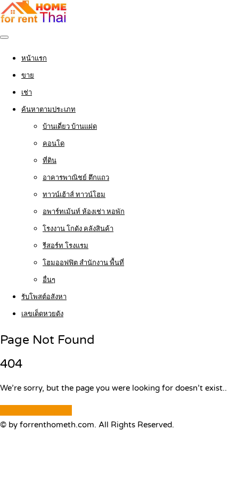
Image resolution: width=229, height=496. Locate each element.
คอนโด (53, 143)
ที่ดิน (49, 160)
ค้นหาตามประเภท (48, 109)
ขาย (27, 75)
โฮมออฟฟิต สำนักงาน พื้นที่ (83, 263)
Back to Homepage (36, 410)
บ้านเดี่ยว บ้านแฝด (70, 126)
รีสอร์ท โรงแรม (65, 246)
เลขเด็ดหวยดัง (42, 314)
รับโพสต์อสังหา (44, 297)
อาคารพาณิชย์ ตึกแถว (76, 177)
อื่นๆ (49, 280)
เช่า (26, 92)
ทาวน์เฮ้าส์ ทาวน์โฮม (74, 195)
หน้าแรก (34, 58)
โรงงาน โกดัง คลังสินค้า (78, 229)
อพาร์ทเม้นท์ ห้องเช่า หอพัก (84, 212)
